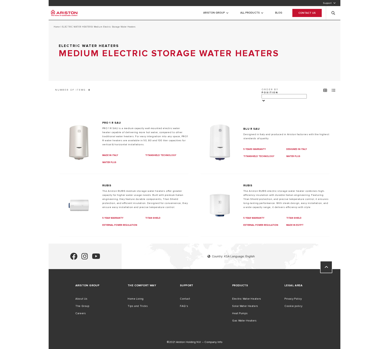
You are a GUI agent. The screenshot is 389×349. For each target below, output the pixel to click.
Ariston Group (214, 12)
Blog (278, 12)
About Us (81, 298)
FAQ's (184, 306)
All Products (250, 12)
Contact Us (307, 13)
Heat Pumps (240, 313)
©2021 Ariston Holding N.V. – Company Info (194, 342)
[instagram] (84, 258)
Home (57, 26)
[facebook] (73, 258)
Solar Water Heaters (245, 306)
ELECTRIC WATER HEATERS (76, 26)
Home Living (136, 298)
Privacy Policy (293, 298)
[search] (333, 13)
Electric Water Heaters (246, 298)
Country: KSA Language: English (233, 256)
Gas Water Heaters (244, 320)
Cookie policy (293, 306)
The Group (82, 306)
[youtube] (96, 258)
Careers (80, 313)
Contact (185, 298)
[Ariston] (64, 13)
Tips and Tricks (138, 306)
